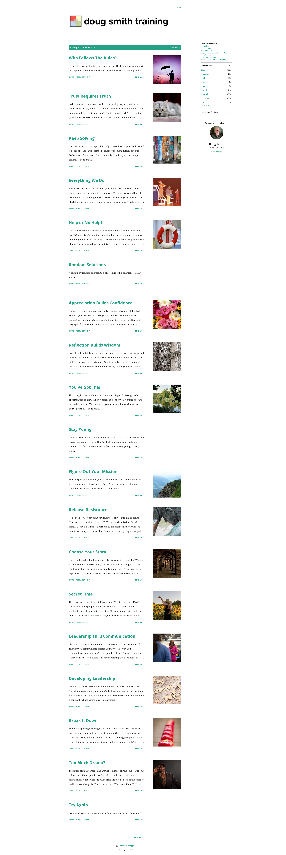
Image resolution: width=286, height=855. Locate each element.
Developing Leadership (92, 678)
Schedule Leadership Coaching (214, 59)
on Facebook (206, 48)
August (206, 74)
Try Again (78, 805)
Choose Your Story (87, 552)
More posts (139, 837)
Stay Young (80, 429)
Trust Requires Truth (90, 96)
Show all (175, 47)
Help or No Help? (86, 222)
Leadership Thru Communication (102, 636)
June (204, 82)
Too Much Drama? (87, 762)
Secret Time (81, 594)
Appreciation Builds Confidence (100, 303)
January (206, 102)
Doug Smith (216, 144)
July (204, 78)
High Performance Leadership (214, 53)
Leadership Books (208, 57)
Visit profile (216, 152)
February (206, 98)
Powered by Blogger (126, 846)
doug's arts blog (208, 55)
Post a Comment (83, 77)
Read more (139, 77)
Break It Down (83, 720)
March (205, 94)
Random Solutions (87, 264)
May (204, 86)
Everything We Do (87, 180)
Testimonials (206, 50)
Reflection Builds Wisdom (94, 345)
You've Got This (84, 387)
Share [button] (71, 77)
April (205, 90)
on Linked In (206, 46)
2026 (203, 70)
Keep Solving (82, 138)
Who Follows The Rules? (93, 58)
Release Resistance (88, 509)
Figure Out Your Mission (93, 471)
